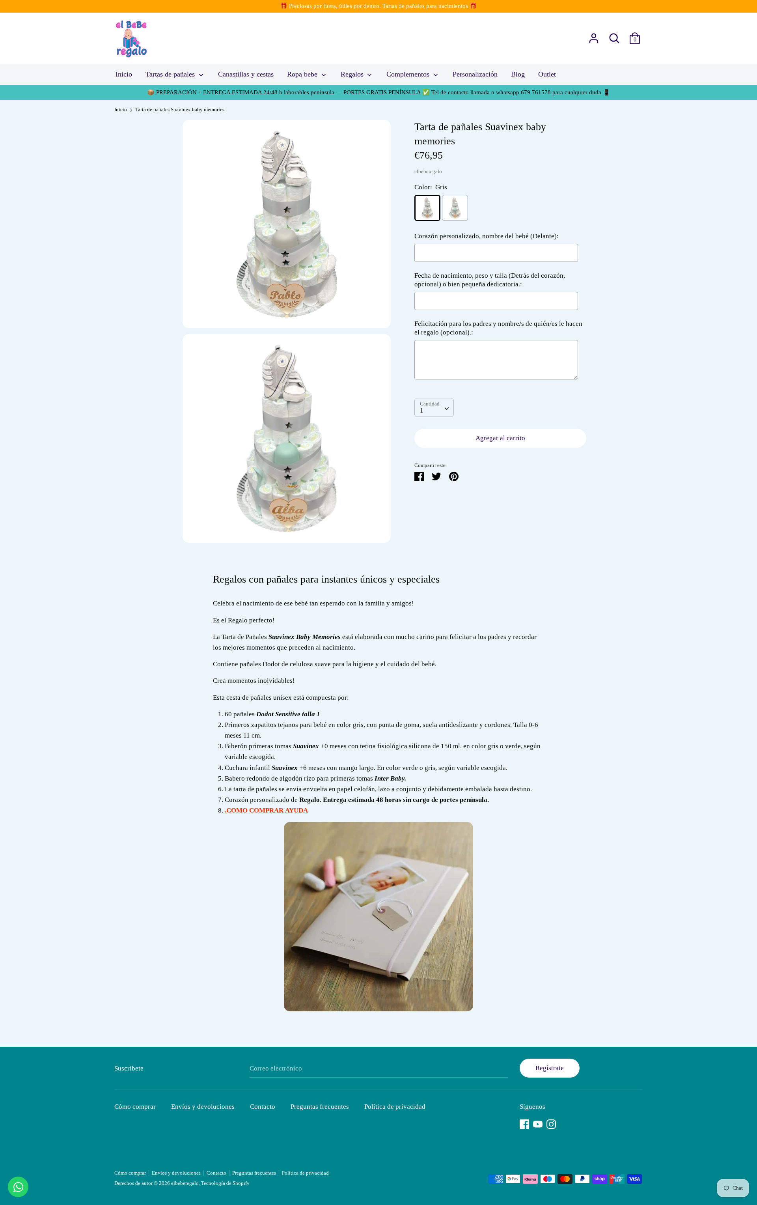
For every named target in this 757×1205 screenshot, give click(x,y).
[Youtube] (538, 1123)
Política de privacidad (394, 1106)
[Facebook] (524, 1123)
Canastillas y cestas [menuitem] (246, 74)
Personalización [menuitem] (475, 74)
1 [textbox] (421, 410)
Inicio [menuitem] (124, 74)
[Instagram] (551, 1123)
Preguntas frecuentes (320, 1106)
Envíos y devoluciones (203, 1106)
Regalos (353, 74)
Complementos (408, 74)
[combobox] (434, 407)
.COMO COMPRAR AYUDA (266, 810)
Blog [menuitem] (518, 74)
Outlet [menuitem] (547, 74)
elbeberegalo (428, 171)
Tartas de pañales (171, 74)
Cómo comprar (135, 1106)
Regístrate (549, 1068)
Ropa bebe (303, 74)
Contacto (262, 1106)
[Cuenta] (594, 35)
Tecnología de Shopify (225, 1183)
